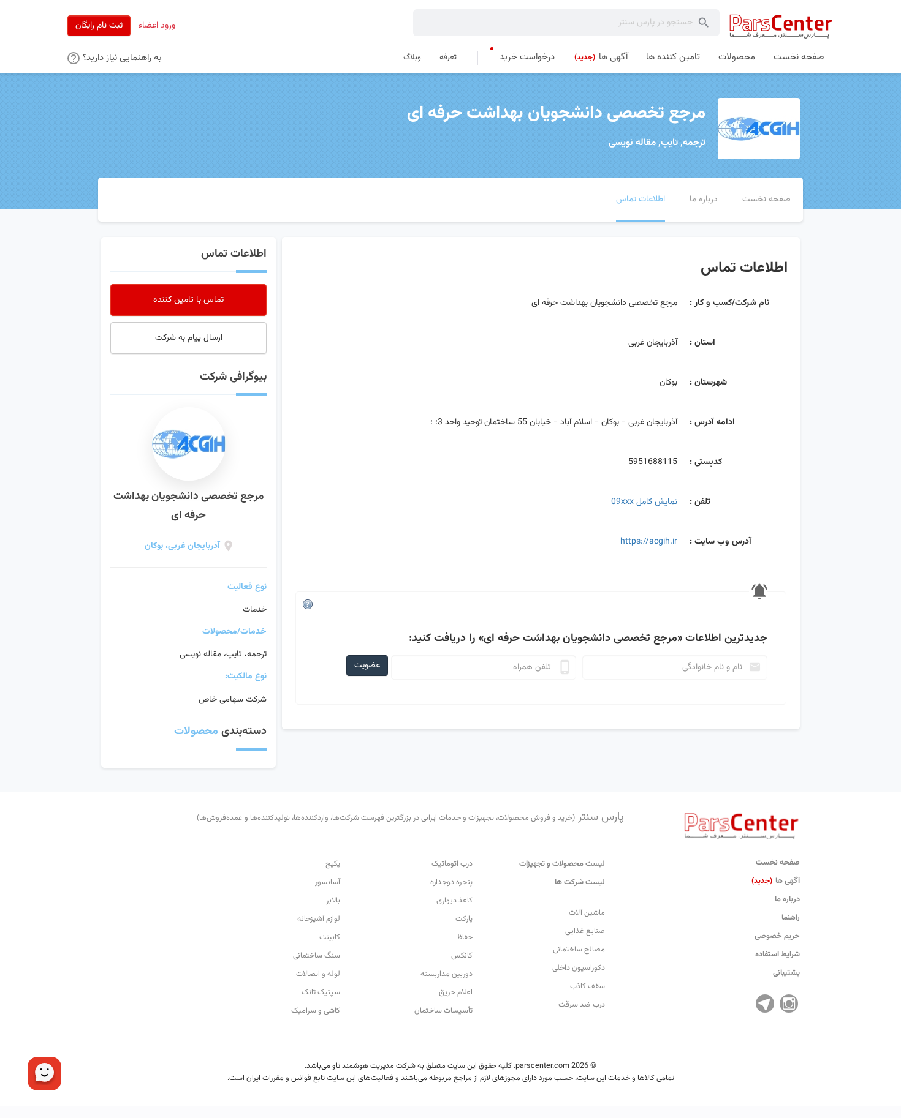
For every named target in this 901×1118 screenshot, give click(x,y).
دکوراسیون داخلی (578, 968)
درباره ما (787, 899)
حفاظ (465, 937)
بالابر (333, 901)
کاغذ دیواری (454, 901)
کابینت (329, 937)
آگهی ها (775, 881)
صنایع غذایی (585, 931)
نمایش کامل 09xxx (644, 502)
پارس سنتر (410, 817)
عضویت (367, 665)
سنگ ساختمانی (316, 956)
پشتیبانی (786, 973)
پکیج (332, 864)
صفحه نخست (778, 863)
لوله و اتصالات (318, 974)
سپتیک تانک (321, 992)
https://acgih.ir (648, 542)
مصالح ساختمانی (579, 950)
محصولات (196, 731)
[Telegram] (765, 1003)
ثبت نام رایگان (99, 25)
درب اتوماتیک (452, 864)
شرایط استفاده (777, 954)
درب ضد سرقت (581, 1005)
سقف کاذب (587, 986)
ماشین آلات (587, 913)
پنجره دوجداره (451, 882)
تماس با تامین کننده (188, 300)
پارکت (464, 919)
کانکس (462, 956)
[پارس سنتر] (781, 26)
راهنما (790, 918)
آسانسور (327, 882)
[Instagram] (789, 1003)
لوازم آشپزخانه (318, 919)
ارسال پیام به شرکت (188, 338)
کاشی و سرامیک (315, 1011)
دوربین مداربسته (446, 974)
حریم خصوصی (777, 936)
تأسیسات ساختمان (443, 1011)
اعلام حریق (456, 992)
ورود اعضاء (157, 25)
